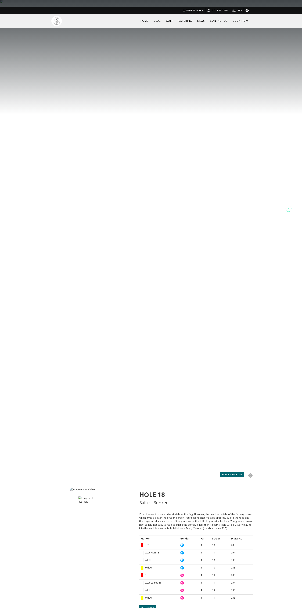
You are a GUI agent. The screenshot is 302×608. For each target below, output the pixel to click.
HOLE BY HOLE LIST (232, 474)
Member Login (194, 10)
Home (144, 20)
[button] (288, 208)
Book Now (240, 20)
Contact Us (218, 20)
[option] (110, 489)
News (201, 20)
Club (157, 20)
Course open (220, 10)
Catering (185, 20)
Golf (169, 20)
